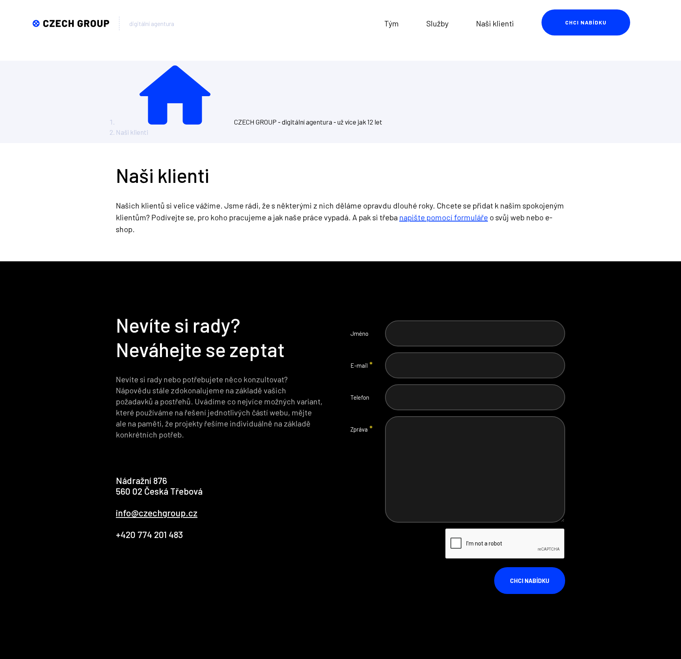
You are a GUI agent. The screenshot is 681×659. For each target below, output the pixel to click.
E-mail (359, 365)
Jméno (359, 333)
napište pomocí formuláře (443, 217)
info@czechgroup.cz (156, 512)
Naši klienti (495, 23)
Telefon (359, 397)
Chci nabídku (586, 22)
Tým (391, 23)
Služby (437, 23)
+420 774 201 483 (149, 534)
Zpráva (359, 429)
